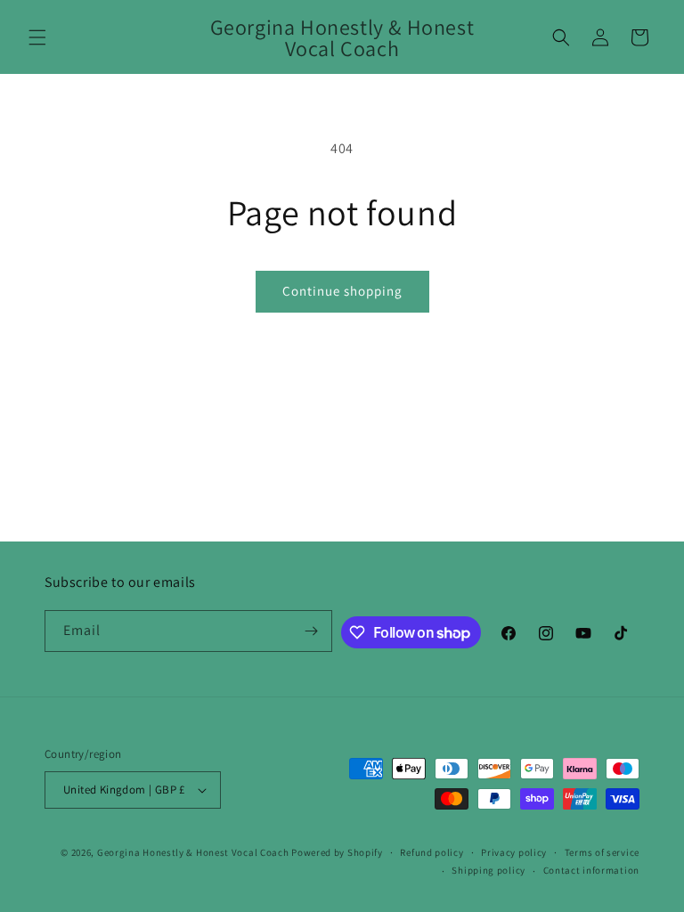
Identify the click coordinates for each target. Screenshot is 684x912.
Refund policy (431, 852)
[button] (37, 37)
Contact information (591, 870)
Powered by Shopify (337, 852)
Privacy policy (514, 852)
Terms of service (602, 852)
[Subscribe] (311, 631)
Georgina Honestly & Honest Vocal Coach (193, 852)
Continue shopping (342, 290)
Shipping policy (488, 870)
